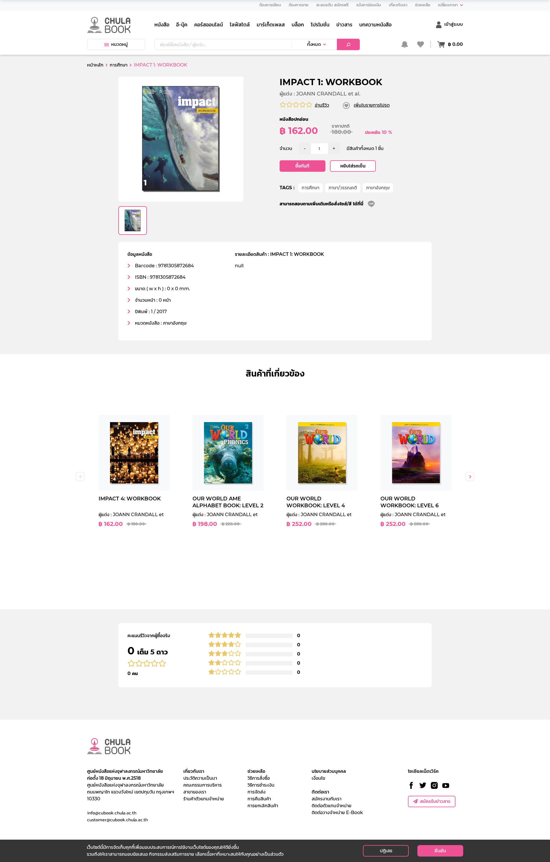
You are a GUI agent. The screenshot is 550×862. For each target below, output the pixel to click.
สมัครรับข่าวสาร (435, 801)
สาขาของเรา (194, 792)
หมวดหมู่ (119, 44)
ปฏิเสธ (386, 850)
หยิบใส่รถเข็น (353, 166)
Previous (80, 476)
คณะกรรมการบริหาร (202, 785)
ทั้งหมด (314, 44)
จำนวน (286, 148)
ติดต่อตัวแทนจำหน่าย (331, 805)
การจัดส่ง (256, 792)
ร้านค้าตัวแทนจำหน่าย (203, 798)
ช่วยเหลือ (256, 771)
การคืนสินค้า (259, 798)
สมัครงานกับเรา (326, 798)
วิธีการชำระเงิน (260, 785)
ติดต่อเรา (320, 792)
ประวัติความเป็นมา (200, 778)
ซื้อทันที (302, 166)
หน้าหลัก (95, 65)
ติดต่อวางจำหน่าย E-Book (337, 812)
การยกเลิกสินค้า (262, 805)
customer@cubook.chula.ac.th (117, 819)
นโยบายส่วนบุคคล (329, 771)
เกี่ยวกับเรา (193, 771)
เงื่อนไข (318, 778)
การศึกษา (310, 187)
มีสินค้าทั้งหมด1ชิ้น (365, 148)
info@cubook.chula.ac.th (111, 812)
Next (469, 476)
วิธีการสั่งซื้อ (258, 778)
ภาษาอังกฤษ (378, 187)
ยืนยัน (440, 850)
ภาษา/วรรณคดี (343, 187)
